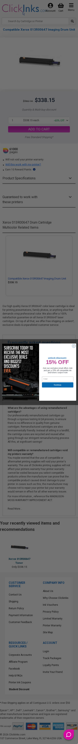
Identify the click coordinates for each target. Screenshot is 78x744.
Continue (57, 385)
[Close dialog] (73, 345)
